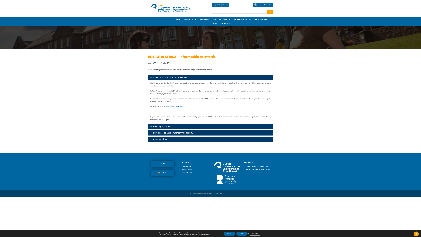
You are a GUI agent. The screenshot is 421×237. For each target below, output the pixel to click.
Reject (242, 233)
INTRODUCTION (190, 19)
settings (207, 234)
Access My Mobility (265, 5)
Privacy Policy (187, 169)
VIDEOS (164, 173)
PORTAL (178, 19)
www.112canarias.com (174, 107)
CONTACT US (225, 24)
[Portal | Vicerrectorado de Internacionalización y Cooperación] (171, 8)
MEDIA (214, 24)
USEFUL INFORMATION (221, 19)
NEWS (163, 164)
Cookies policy (187, 172)
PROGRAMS (204, 19)
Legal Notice (186, 167)
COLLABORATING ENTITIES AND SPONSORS (251, 19)
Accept (229, 233)
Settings (255, 233)
